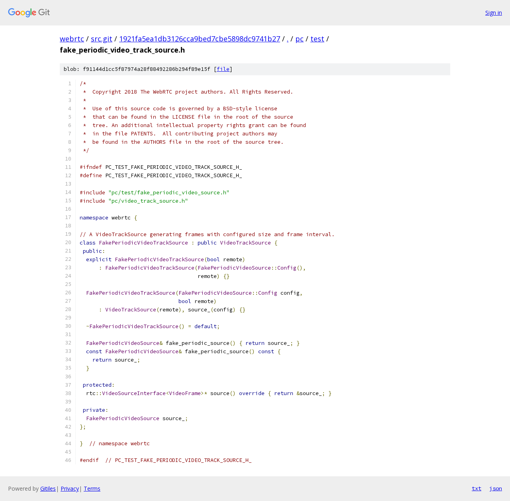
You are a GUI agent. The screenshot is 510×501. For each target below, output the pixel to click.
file (223, 69)
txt (476, 488)
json (495, 488)
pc (299, 38)
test (317, 38)
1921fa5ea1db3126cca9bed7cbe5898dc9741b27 (199, 38)
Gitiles (48, 488)
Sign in (493, 12)
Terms (92, 488)
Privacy (70, 488)
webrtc (72, 38)
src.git (101, 38)
